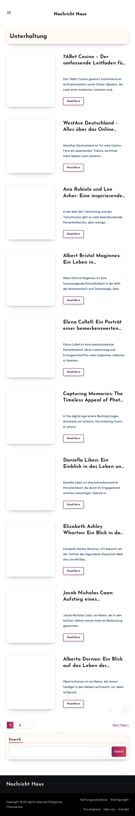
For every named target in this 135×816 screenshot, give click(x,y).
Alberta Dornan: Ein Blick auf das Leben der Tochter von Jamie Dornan (94, 666)
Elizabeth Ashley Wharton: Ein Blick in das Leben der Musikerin (93, 533)
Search (15, 739)
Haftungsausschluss (94, 799)
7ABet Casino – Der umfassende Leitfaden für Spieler (94, 63)
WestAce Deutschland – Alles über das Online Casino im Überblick (90, 130)
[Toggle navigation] (9, 13)
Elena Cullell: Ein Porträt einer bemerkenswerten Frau (92, 329)
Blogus (54, 802)
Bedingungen (120, 799)
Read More (73, 101)
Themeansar (14, 807)
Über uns (109, 809)
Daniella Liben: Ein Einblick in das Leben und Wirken (93, 467)
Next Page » (121, 725)
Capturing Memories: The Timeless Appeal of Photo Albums (93, 400)
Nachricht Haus (70, 14)
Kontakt (123, 809)
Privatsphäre (91, 809)
